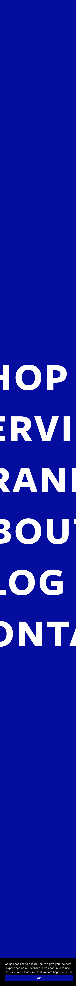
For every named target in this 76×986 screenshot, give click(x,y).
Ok (39, 978)
